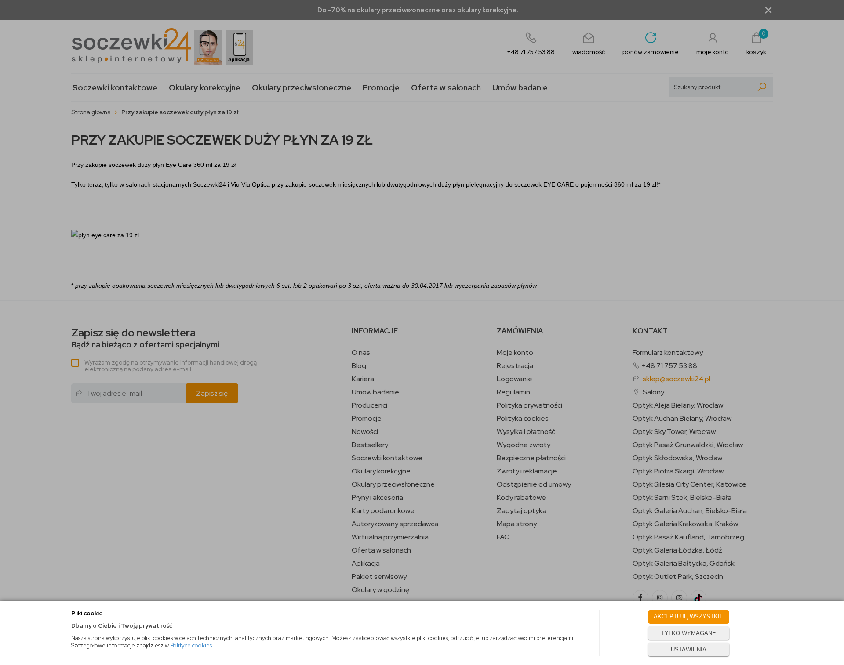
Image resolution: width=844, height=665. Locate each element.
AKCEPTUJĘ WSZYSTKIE (689, 616)
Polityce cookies (191, 645)
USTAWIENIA (688, 649)
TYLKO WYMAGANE (688, 633)
